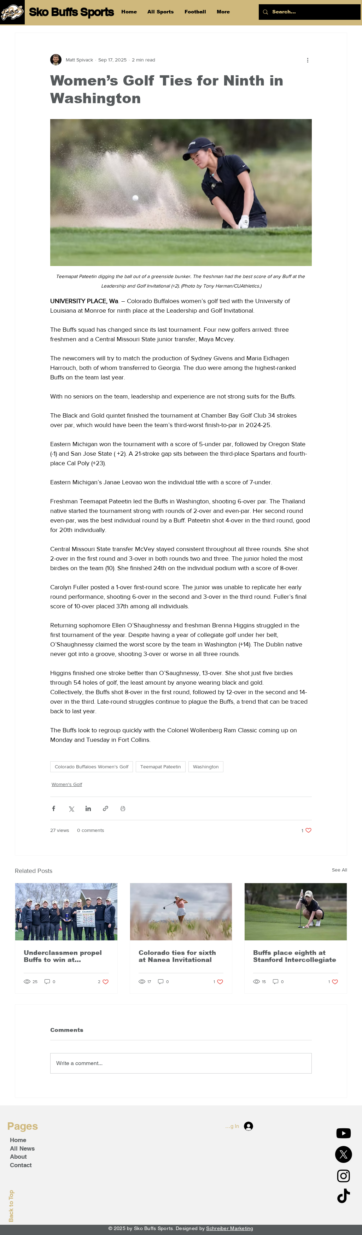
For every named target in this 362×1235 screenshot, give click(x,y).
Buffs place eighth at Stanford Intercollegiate (294, 956)
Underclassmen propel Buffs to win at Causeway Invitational (63, 956)
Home (18, 1140)
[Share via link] (105, 808)
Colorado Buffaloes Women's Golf (91, 766)
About (18, 1156)
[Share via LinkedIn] (88, 808)
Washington (206, 766)
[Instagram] (343, 1175)
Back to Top (10, 1206)
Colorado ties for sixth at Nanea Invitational (177, 956)
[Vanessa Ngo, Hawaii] (181, 911)
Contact (21, 1165)
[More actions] (307, 59)
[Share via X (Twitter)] (71, 808)
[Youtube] (343, 1133)
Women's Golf (67, 784)
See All (339, 870)
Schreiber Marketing (229, 1228)
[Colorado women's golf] (66, 911)
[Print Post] (122, 808)
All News (22, 1148)
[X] (343, 1154)
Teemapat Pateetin (160, 766)
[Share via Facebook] (53, 808)
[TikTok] (343, 1196)
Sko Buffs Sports (71, 12)
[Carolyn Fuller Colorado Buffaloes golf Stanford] (296, 911)
